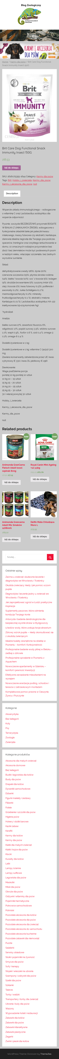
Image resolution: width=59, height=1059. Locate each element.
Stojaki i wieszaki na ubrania (19, 971)
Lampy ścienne (13, 868)
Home (5, 62)
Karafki (8, 831)
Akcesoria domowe (15, 765)
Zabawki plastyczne (15, 1032)
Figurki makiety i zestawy (18, 798)
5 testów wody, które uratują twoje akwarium (28, 627)
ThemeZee (45, 1053)
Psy (7, 728)
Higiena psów (12, 817)
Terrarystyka (11, 733)
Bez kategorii (12, 719)
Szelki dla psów (13, 980)
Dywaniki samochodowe (17, 789)
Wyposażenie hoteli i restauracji (21, 1013)
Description (12, 193)
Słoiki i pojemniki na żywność (20, 957)
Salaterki (9, 948)
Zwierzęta (10, 742)
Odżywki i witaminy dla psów (20, 896)
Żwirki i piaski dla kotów (17, 1041)
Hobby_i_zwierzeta (22, 180)
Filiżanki (9, 803)
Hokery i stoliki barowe (16, 821)
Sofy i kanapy (12, 966)
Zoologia (10, 737)
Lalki (7, 863)
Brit (9, 180)
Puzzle (8, 943)
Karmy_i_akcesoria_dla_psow (17, 184)
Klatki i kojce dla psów (16, 849)
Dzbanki (9, 793)
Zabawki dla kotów (15, 1018)
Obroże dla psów (14, 891)
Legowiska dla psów (15, 877)
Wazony (9, 1008)
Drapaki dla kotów (14, 784)
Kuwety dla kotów (14, 859)
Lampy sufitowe (13, 873)
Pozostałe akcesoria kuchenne (20, 934)
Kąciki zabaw (12, 826)
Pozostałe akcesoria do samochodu (23, 929)
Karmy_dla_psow (41, 180)
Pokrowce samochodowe (18, 905)
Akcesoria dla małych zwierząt (20, 760)
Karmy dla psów (18, 62)
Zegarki (9, 1036)
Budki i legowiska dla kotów (19, 775)
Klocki (8, 854)
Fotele (8, 807)
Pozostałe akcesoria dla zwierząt (22, 924)
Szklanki (9, 985)
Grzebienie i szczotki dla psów (20, 812)
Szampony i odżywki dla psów (20, 976)
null (35, 184)
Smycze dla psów (14, 962)
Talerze (9, 990)
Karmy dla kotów (14, 835)
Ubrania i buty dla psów (17, 1004)
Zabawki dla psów (14, 1022)
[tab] (12, 193)
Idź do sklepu (11, 167)
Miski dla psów (12, 887)
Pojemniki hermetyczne (17, 901)
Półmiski (9, 910)
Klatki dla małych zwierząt (18, 845)
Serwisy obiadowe (14, 952)
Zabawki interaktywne (16, 1027)
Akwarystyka (12, 714)
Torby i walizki (12, 994)
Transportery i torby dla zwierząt (21, 999)
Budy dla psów (13, 779)
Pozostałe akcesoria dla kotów (20, 915)
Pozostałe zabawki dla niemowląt (22, 938)
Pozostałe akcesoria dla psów (20, 919)
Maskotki (9, 882)
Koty (7, 723)
